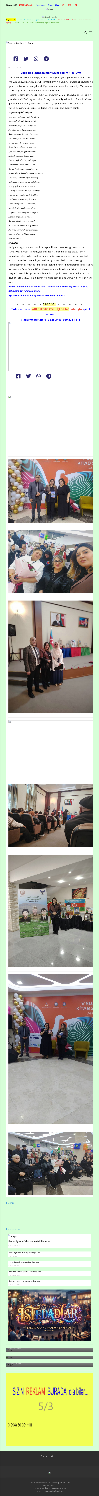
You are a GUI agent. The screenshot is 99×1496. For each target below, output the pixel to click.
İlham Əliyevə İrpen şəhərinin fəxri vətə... (24, 1262)
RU (76, 5)
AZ (63, 5)
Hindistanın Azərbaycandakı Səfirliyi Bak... (25, 1272)
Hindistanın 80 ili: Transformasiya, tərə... (24, 1281)
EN (69, 5)
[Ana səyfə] (49, 10)
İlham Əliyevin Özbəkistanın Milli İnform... (29, 1241)
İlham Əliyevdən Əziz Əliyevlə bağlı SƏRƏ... (25, 1252)
